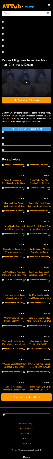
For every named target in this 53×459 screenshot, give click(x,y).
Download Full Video (28, 100)
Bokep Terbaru (26, 433)
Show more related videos (26, 397)
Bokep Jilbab (31, 121)
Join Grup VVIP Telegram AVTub (29, 128)
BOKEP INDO (8, 118)
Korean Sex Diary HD (26, 423)
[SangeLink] (18, 6)
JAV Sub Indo (26, 438)
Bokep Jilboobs (26, 428)
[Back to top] (49, 454)
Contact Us (26, 443)
